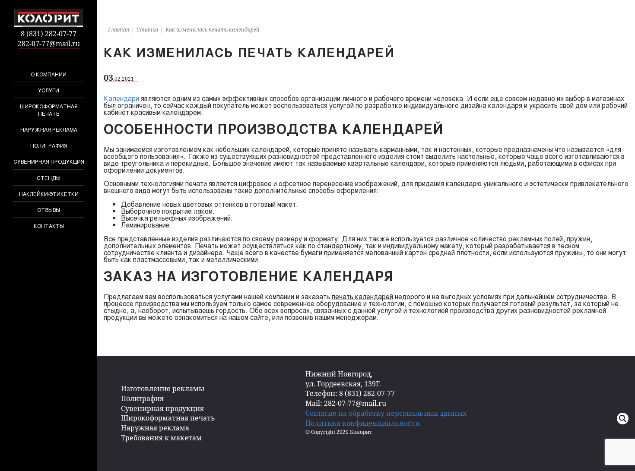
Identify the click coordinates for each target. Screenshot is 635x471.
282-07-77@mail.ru (49, 43)
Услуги (48, 90)
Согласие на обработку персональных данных (386, 413)
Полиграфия (48, 145)
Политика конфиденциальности (362, 423)
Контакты (49, 225)
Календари (121, 98)
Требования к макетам (161, 438)
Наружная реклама (48, 129)
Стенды (48, 177)
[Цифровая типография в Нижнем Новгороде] (48, 18)
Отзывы (48, 209)
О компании (49, 74)
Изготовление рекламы (162, 388)
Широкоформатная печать (49, 109)
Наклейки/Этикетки (49, 193)
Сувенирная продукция (48, 161)
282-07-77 (48, 33)
